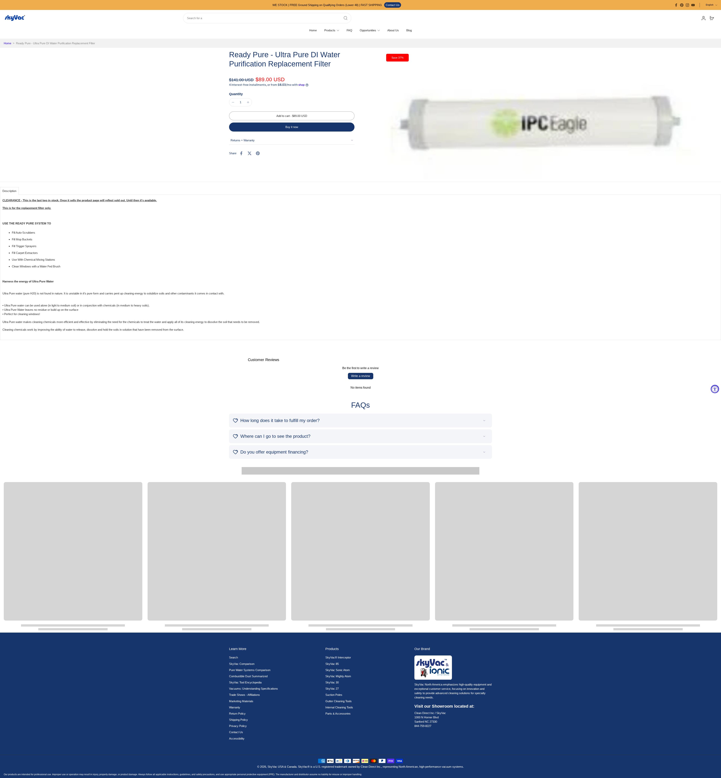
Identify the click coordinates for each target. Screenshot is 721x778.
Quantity (236, 94)
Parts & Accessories (338, 713)
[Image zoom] (542, 114)
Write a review (360, 376)
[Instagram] (687, 5)
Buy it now (291, 127)
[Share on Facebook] (241, 153)
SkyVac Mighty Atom (338, 676)
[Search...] (345, 18)
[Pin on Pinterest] (258, 153)
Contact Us (393, 5)
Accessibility (236, 738)
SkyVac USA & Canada (282, 766)
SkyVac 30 (332, 682)
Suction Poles (333, 694)
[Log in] (703, 18)
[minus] (233, 102)
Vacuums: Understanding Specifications (253, 688)
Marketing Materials (241, 701)
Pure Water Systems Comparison (249, 670)
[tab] (9, 191)
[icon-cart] (711, 18)
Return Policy (237, 713)
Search (233, 657)
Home (7, 43)
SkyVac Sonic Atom (337, 670)
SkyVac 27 (332, 688)
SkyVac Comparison (241, 663)
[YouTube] (693, 5)
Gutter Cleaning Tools (338, 701)
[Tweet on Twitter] (249, 153)
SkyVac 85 (332, 663)
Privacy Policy (238, 726)
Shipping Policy (238, 719)
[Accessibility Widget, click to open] (715, 389)
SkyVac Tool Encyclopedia (245, 682)
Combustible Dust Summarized (248, 676)
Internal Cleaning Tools (339, 707)
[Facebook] (676, 5)
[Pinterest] (682, 5)
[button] (291, 115)
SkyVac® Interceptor (338, 657)
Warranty (234, 707)
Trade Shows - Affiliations (244, 694)
